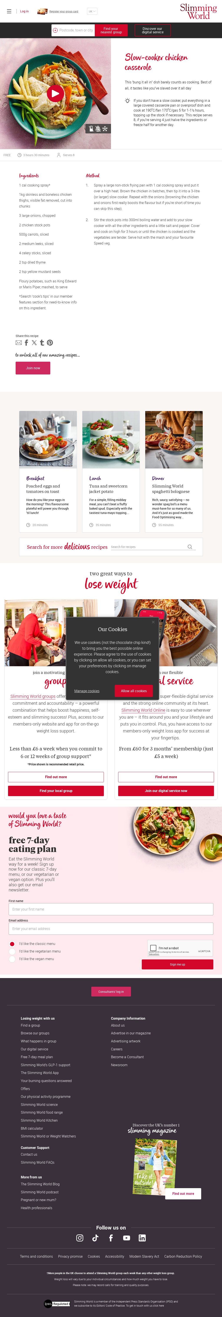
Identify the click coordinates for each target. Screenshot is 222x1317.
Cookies (94, 1256)
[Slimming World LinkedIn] (142, 1237)
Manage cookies (87, 690)
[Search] (190, 546)
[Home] (198, 11)
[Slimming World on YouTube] (126, 1237)
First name (16, 901)
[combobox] (89, 30)
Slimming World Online (143, 710)
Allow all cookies (134, 690)
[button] (19, 343)
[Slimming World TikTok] (95, 1237)
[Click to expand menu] (9, 11)
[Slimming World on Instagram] (79, 1237)
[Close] (153, 622)
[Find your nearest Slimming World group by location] (55, 30)
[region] (112, 658)
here (161, 1305)
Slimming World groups (33, 696)
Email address (18, 920)
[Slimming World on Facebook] (111, 1237)
